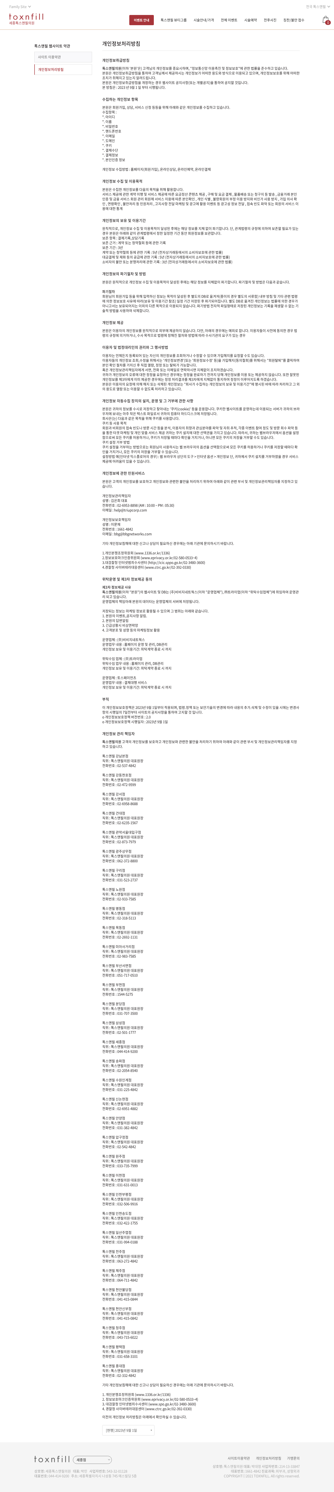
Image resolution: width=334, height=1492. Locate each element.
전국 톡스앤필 (316, 6)
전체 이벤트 (229, 19)
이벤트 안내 (141, 20)
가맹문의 (293, 1458)
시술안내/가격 (204, 19)
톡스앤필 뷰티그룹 (174, 19)
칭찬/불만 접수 (293, 19)
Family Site (18, 6)
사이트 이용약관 (49, 56)
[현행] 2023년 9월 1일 (121, 1430)
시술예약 (250, 19)
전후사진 (270, 19)
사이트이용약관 (239, 1458)
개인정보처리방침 (51, 69)
